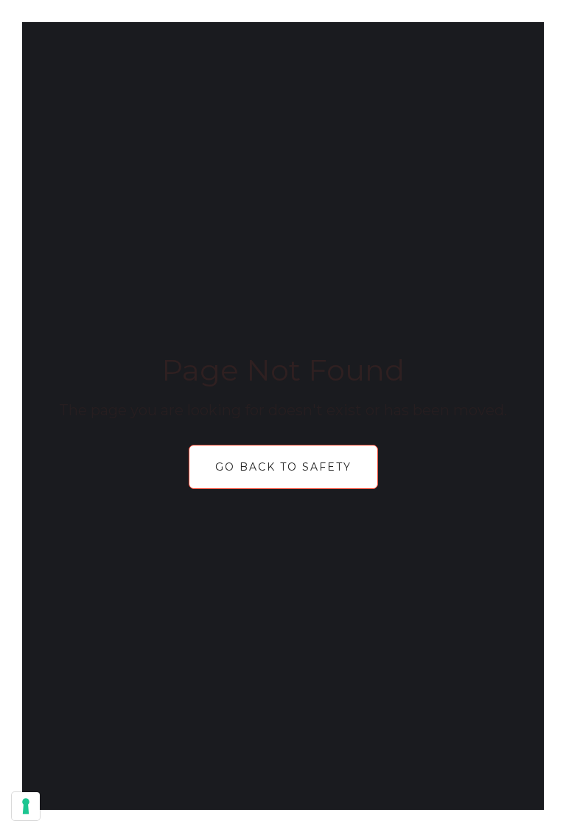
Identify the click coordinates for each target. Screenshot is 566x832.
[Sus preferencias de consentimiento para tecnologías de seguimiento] (26, 806)
